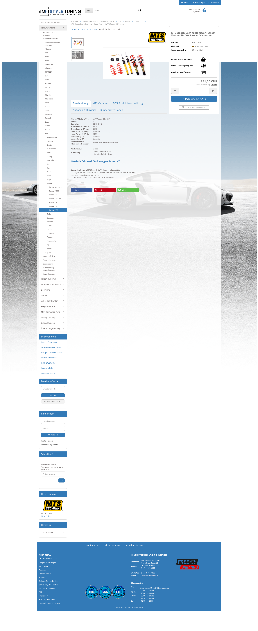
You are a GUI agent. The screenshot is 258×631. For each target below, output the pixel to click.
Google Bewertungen (47, 562)
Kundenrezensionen (111, 110)
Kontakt (42, 577)
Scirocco (50, 218)
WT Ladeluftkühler (49, 301)
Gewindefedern (49, 256)
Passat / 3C (53, 202)
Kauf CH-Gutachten (49, 357)
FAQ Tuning (43, 566)
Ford (47, 79)
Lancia (47, 87)
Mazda (48, 95)
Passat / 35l (53, 195)
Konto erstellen (47, 441)
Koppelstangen (49, 274)
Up (48, 245)
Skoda (47, 125)
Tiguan (50, 229)
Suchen (53, 395)
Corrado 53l (51, 160)
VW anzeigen (52, 137)
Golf (48, 172)
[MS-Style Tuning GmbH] (60, 11)
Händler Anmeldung (49, 342)
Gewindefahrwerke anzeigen (52, 43)
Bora (49, 152)
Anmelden (53, 435)
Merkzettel (214, 2)
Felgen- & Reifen (48, 279)
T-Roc (49, 225)
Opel (47, 110)
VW (46, 133)
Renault (48, 118)
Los (61, 480)
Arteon (50, 141)
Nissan (48, 106)
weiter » (84, 29)
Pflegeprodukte (48, 306)
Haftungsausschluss (47, 599)
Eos (48, 164)
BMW (47, 60)
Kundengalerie (47, 368)
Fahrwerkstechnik (49, 27)
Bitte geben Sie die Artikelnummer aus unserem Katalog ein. (52, 467)
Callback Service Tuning (48, 581)
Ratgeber (42, 570)
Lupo (49, 179)
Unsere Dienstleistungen (51, 347)
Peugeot (48, 114)
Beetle (49, 145)
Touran (50, 237)
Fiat (46, 76)
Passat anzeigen (55, 187)
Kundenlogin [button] (199, 2)
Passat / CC (53, 210)
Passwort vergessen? (49, 445)
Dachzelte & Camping (50, 22)
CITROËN (48, 72)
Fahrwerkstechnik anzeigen (50, 33)
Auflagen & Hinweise (84, 110)
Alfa (46, 52)
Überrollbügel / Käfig (50, 328)
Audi (47, 56)
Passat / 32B (54, 191)
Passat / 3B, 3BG (55, 198)
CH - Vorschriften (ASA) (48, 558)
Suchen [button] (186, 2)
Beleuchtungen (48, 323)
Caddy (49, 156)
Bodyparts (45, 290)
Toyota (48, 252)
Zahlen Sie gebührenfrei (48, 585)
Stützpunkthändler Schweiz (52, 352)
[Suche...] (139, 10)
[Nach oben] (7, 627)
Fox (48, 168)
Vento (49, 248)
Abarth (48, 49)
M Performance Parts (50, 312)
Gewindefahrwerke (50, 38)
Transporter (52, 241)
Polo (49, 214)
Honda (48, 83)
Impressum (43, 596)
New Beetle (51, 148)
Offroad (44, 295)
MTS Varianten (101, 103)
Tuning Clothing (48, 317)
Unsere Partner (45, 573)
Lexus (47, 91)
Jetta (49, 175)
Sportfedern (48, 264)
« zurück (75, 29)
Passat (49, 183)
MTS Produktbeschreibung (128, 103)
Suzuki (47, 129)
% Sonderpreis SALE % (51, 284)
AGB (40, 592)
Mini (47, 102)
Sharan (50, 221)
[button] (175, 91)
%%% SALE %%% (48, 363)
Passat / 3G (53, 206)
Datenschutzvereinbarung (49, 603)
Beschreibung (81, 103)
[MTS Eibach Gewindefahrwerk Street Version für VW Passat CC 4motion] (126, 61)
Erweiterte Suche (53, 401)
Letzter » (93, 29)
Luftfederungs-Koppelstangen (49, 269)
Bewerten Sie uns (48, 373)
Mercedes (49, 99)
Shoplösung (120, 607)
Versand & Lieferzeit (47, 588)
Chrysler (48, 68)
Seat (47, 122)
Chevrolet (49, 64)
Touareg (50, 233)
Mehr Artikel (46, 516)
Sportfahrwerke (49, 260)
